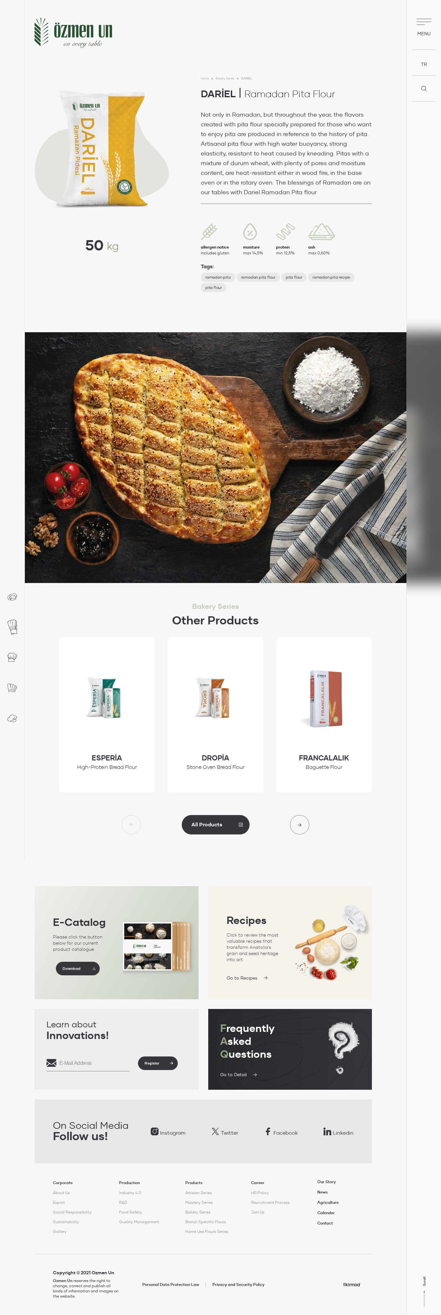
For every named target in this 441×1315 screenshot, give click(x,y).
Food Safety (130, 1212)
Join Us (257, 1212)
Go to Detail (233, 1074)
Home (205, 78)
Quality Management (139, 1221)
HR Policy (260, 1192)
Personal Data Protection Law (170, 1285)
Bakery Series (225, 78)
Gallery (60, 1231)
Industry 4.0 (130, 1192)
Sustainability (66, 1221)
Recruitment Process (270, 1202)
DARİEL (246, 78)
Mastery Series (199, 1202)
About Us (61, 1192)
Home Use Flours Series (206, 1231)
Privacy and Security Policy (238, 1285)
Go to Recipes (242, 978)
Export (59, 1202)
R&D (123, 1202)
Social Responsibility (72, 1212)
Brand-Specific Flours (205, 1221)
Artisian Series (198, 1192)
